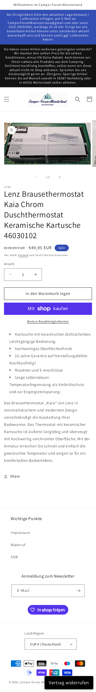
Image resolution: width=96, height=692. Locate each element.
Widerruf (18, 544)
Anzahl (9, 264)
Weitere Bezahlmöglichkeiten (48, 321)
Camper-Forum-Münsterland (39, 682)
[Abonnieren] (78, 590)
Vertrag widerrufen (69, 682)
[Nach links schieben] (36, 177)
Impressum (20, 532)
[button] (7, 99)
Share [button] (15, 476)
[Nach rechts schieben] (60, 177)
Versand (23, 255)
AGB (14, 556)
